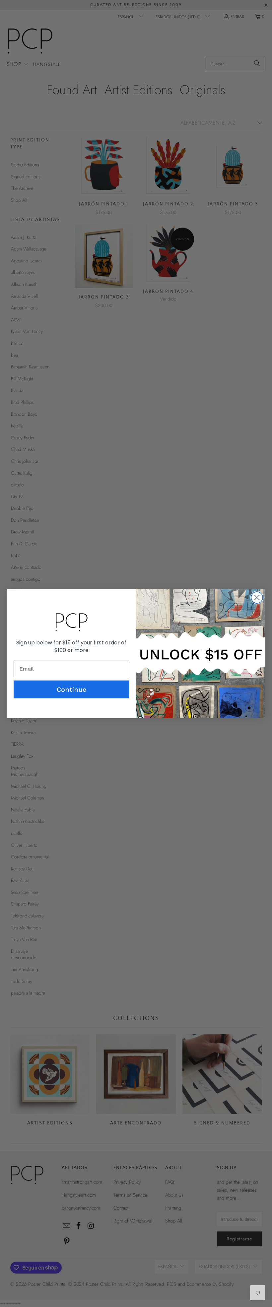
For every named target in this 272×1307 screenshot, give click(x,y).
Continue (71, 689)
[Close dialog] (257, 597)
